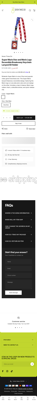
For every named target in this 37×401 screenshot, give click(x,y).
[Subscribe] (32, 364)
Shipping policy (29, 391)
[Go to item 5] (23, 53)
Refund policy (7, 391)
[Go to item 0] (14, 53)
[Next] (34, 2)
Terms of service (21, 391)
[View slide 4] (22, 328)
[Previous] (2, 2)
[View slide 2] (17, 328)
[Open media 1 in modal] (32, 20)
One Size (6, 105)
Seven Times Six (7, 56)
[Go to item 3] (18, 53)
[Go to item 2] (16, 53)
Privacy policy (14, 391)
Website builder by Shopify (25, 388)
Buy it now (18, 123)
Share (5, 128)
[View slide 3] (19, 328)
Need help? (32, 128)
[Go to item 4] (21, 53)
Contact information (18, 393)
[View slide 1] (15, 328)
